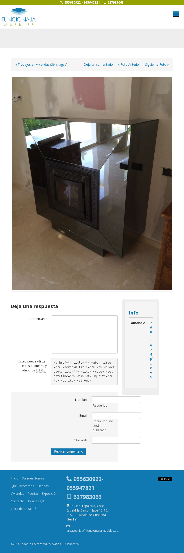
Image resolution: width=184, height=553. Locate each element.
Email (83, 415)
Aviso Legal (35, 501)
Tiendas (43, 486)
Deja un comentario (98, 64)
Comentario (38, 319)
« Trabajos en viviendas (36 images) (41, 64)
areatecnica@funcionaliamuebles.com (93, 530)
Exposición (49, 493)
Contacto (17, 501)
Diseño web (71, 544)
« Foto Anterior (129, 64)
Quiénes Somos (33, 478)
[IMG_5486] (92, 183)
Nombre (81, 399)
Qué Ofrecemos (22, 486)
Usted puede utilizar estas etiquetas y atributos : (32, 365)
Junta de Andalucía (24, 509)
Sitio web (80, 440)
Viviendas (17, 493)
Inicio (14, 478)
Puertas (33, 493)
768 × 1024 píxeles (151, 350)
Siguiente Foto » (157, 64)
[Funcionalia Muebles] (19, 16)
